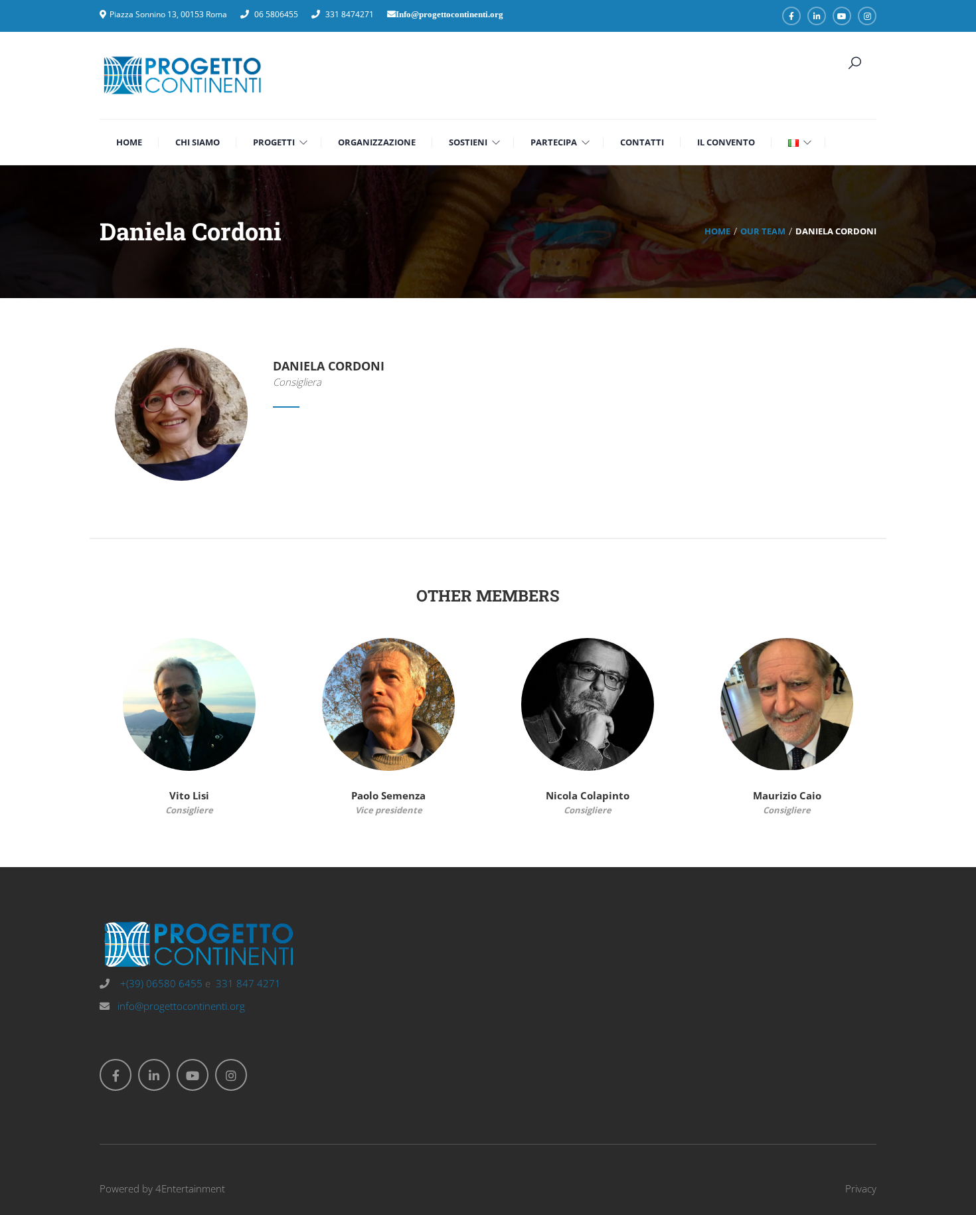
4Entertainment (190, 1188)
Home (717, 231)
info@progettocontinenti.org (181, 1005)
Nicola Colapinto (587, 795)
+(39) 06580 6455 (160, 983)
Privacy (860, 1188)
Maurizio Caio (787, 795)
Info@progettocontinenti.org (449, 14)
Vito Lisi (189, 795)
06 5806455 (276, 14)
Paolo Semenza (388, 795)
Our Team (762, 231)
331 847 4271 (248, 983)
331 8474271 (349, 14)
